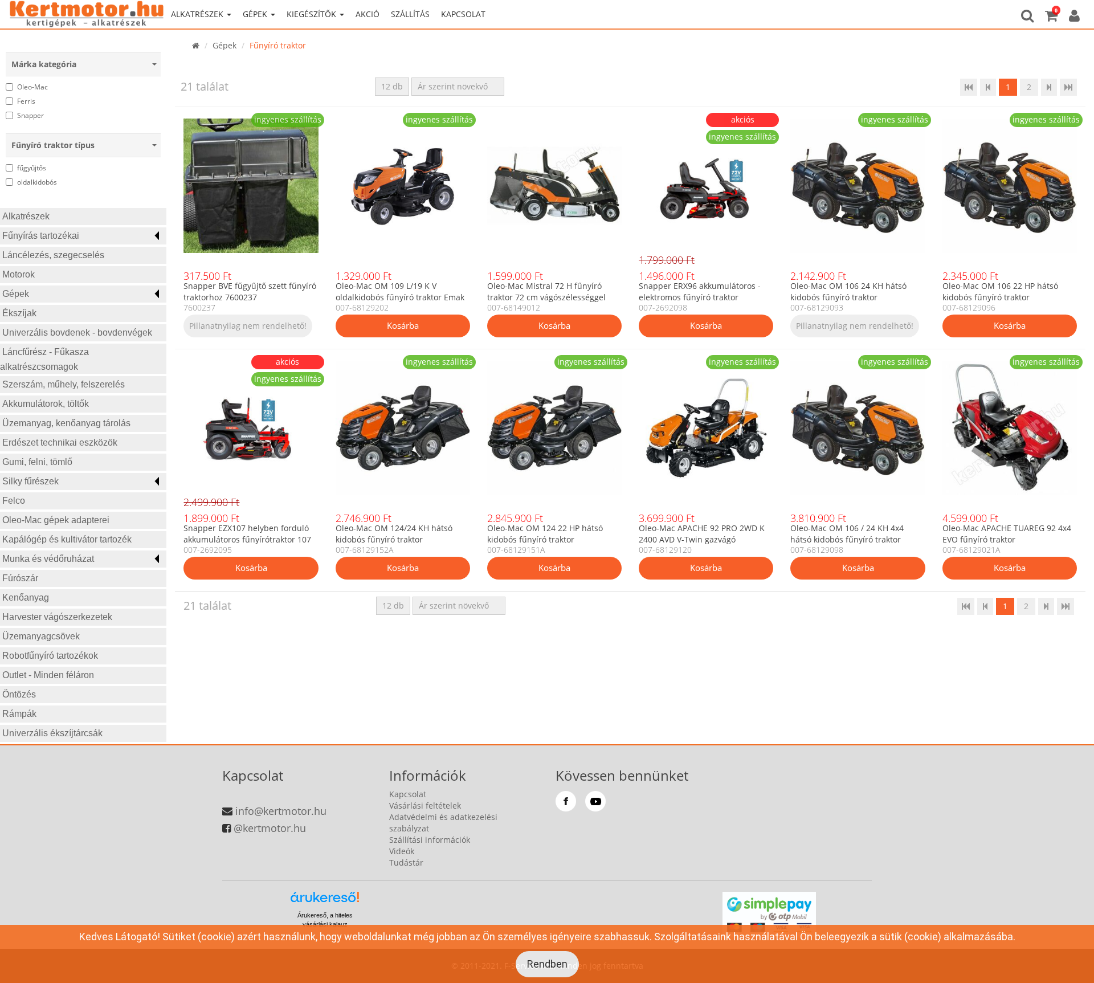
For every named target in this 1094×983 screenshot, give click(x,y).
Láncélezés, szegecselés (53, 255)
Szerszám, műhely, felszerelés (63, 384)
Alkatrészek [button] (198, 14)
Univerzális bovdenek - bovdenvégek (77, 332)
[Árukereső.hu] (325, 901)
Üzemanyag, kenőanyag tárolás (66, 423)
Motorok (18, 274)
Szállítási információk (429, 839)
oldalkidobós (37, 182)
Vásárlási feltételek (425, 805)
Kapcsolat (463, 14)
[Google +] (595, 801)
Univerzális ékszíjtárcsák (52, 733)
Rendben (547, 964)
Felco (13, 500)
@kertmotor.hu (270, 828)
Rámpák (19, 714)
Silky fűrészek (30, 481)
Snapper (30, 115)
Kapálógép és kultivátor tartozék (67, 539)
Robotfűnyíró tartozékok (50, 655)
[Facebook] (566, 801)
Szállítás (410, 14)
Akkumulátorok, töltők (45, 404)
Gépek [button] (256, 14)
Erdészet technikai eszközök (59, 442)
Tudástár (406, 862)
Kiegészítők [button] (312, 14)
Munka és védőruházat (48, 559)
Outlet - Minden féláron (48, 675)
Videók (401, 851)
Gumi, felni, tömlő (37, 462)
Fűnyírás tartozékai (40, 235)
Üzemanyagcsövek (41, 636)
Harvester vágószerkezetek (57, 617)
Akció (367, 14)
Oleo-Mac (32, 87)
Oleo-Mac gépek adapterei (55, 520)
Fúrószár (20, 578)
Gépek (15, 294)
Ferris (26, 101)
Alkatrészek (26, 216)
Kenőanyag (25, 597)
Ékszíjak (19, 313)
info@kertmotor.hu (280, 811)
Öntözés (19, 694)
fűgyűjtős (31, 168)
